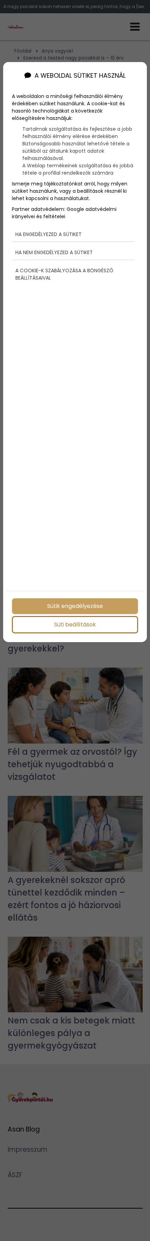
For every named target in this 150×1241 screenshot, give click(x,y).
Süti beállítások (75, 624)
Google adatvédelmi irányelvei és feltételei (64, 213)
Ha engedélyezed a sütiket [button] (48, 234)
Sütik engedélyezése (75, 606)
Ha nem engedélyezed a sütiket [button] (54, 252)
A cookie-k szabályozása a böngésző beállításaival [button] (64, 274)
